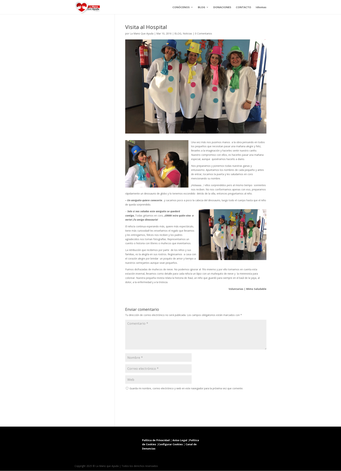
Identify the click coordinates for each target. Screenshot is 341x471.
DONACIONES (222, 7)
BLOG (201, 7)
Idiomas (261, 7)
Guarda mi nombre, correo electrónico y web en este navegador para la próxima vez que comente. (186, 388)
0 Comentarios (203, 33)
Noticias (187, 33)
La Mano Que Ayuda (141, 33)
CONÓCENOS (181, 7)
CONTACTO (243, 7)
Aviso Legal (179, 440)
